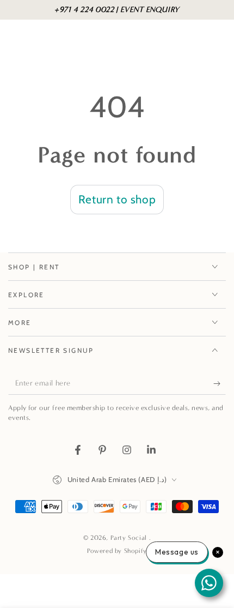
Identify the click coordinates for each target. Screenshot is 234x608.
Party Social (129, 537)
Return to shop (117, 199)
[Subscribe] (219, 384)
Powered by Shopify (117, 551)
